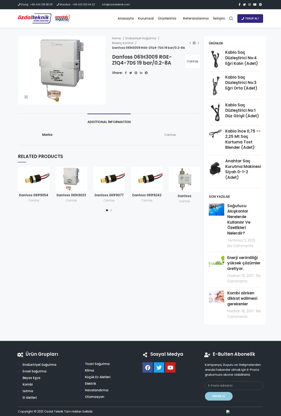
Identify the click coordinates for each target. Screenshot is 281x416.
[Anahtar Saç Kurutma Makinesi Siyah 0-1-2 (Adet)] (215, 170)
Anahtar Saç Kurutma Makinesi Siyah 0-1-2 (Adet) (243, 169)
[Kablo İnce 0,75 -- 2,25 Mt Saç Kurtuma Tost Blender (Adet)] (215, 140)
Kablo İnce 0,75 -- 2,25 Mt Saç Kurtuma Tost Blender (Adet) (243, 139)
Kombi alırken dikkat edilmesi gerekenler (242, 298)
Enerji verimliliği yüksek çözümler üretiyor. (244, 263)
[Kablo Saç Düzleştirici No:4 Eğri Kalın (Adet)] (215, 59)
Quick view (46, 173)
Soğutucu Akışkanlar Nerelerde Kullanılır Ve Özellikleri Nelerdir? (238, 219)
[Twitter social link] (244, 4)
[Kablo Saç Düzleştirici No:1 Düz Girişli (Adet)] (215, 112)
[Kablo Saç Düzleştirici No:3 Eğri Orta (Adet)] (215, 85)
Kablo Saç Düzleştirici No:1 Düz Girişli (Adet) (242, 110)
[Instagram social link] (249, 4)
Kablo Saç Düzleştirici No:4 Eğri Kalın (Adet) (241, 58)
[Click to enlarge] (26, 97)
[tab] (109, 120)
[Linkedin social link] (141, 73)
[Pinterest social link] (260, 4)
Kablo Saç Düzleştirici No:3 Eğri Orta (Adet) (241, 83)
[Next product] (198, 43)
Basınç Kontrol (123, 43)
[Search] (231, 18)
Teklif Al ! (252, 18)
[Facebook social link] (239, 4)
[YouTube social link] (255, 4)
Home (117, 38)
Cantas (192, 61)
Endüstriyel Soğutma (141, 38)
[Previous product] (190, 43)
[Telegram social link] (146, 73)
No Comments (240, 245)
